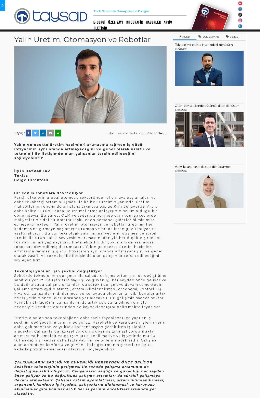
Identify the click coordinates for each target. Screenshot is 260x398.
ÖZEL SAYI (115, 22)
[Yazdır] (58, 133)
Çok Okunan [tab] (211, 36)
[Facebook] (28, 133)
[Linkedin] (43, 133)
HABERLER (153, 22)
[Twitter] (35, 133)
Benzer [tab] (234, 36)
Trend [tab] (186, 36)
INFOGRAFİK (134, 22)
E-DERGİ (99, 22)
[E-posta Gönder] (50, 133)
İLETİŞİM (100, 28)
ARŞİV (168, 22)
